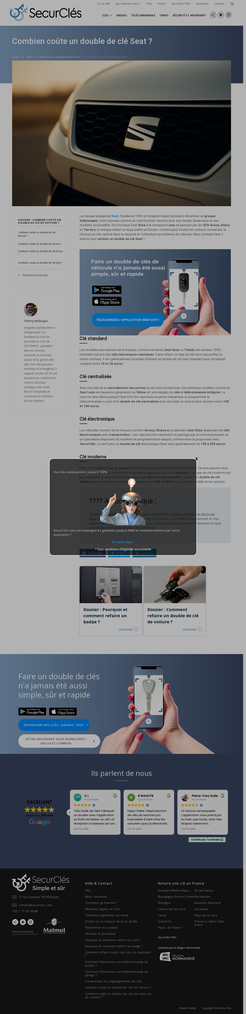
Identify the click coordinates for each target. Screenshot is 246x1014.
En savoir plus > (123, 542)
